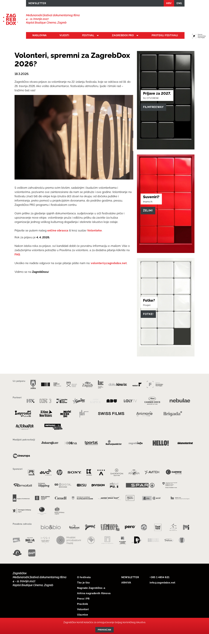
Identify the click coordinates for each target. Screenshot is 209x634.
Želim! (148, 210)
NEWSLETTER (37, 3)
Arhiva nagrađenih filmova (94, 593)
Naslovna (39, 35)
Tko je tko (83, 582)
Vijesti (64, 35)
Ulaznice (82, 614)
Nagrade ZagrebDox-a (91, 588)
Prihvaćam (104, 630)
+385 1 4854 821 (160, 577)
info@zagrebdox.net (162, 582)
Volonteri (83, 609)
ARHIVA (126, 582)
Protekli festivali (165, 35)
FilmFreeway (153, 107)
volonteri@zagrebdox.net (109, 263)
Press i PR (83, 598)
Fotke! (148, 314)
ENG (179, 3)
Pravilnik (82, 604)
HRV (169, 3)
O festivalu (84, 577)
